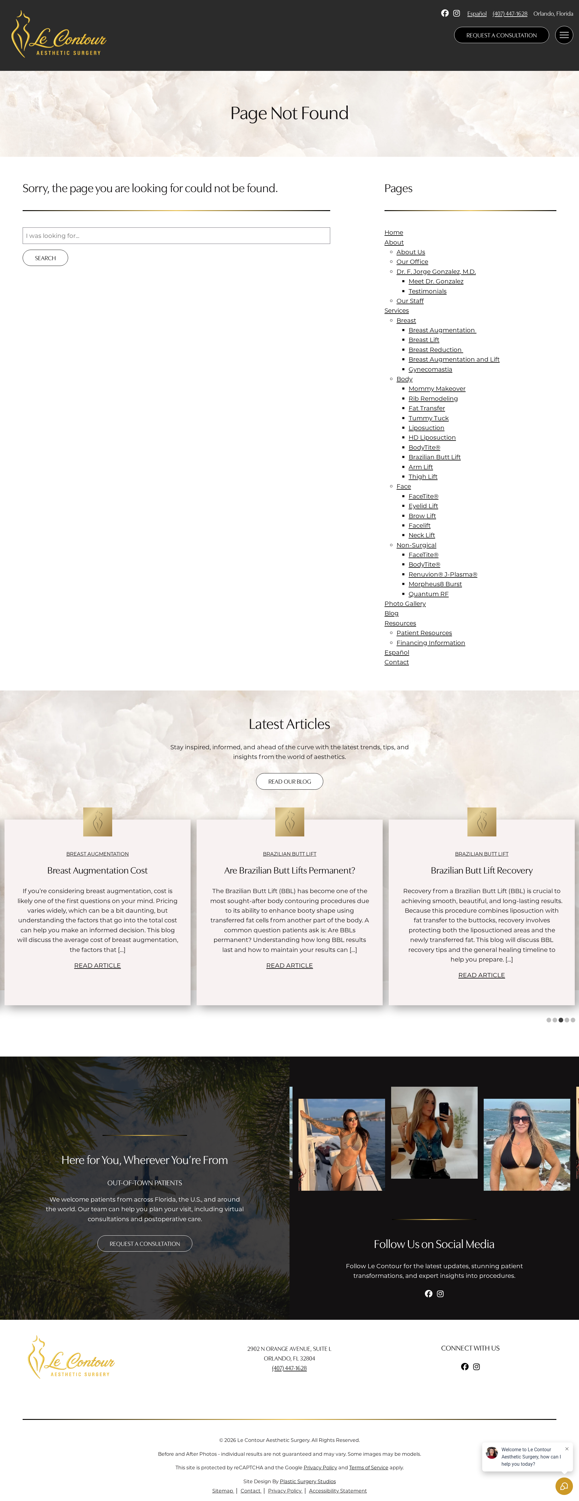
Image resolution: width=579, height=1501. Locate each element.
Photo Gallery (405, 603)
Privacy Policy (320, 1467)
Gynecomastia (430, 369)
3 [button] (561, 1020)
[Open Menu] (564, 35)
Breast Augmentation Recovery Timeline (482, 869)
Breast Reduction (436, 349)
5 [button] (573, 1020)
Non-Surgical (416, 545)
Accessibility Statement (338, 1490)
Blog (391, 613)
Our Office (412, 261)
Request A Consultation (502, 35)
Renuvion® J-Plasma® (443, 574)
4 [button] (567, 1020)
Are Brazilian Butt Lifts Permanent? (97, 869)
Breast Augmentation (442, 330)
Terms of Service (368, 1467)
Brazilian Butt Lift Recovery (290, 869)
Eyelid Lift (423, 506)
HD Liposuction (432, 437)
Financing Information (431, 642)
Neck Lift (422, 535)
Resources (400, 623)
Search (45, 258)
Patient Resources (424, 633)
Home (393, 232)
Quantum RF (429, 594)
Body (405, 379)
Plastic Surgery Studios (308, 1481)
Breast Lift (424, 339)
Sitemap (223, 1490)
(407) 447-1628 (510, 13)
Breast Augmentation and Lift (454, 359)
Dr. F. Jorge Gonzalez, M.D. (436, 271)
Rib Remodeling (433, 398)
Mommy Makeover (437, 388)
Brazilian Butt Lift (435, 457)
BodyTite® (424, 447)
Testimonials (428, 291)
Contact (396, 662)
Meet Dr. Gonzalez (436, 281)
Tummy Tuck (429, 418)
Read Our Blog (289, 781)
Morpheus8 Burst (435, 584)
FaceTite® (423, 496)
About (394, 242)
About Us (411, 252)
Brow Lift (422, 516)
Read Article (97, 965)
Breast (406, 320)
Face (404, 486)
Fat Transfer (427, 408)
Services (396, 310)
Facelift (420, 525)
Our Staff (410, 301)
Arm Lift (421, 467)
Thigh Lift (423, 476)
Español (477, 13)
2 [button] (555, 1020)
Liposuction (427, 427)
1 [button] (549, 1020)
